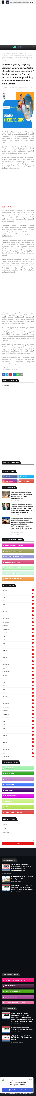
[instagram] (10, 481)
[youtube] (26, 481)
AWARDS (8, 779)
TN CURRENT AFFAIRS (12, 573)
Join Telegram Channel (18, 1090)
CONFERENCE (9, 790)
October (18, 625)
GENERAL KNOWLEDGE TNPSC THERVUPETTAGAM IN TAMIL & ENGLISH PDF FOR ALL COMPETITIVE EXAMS (21, 868)
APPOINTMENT (10, 773)
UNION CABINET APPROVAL (14, 54)
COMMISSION (9, 784)
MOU (6, 807)
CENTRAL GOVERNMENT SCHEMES (15, 980)
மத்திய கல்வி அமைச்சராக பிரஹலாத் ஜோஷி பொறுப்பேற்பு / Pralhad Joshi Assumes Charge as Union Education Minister (21, 495)
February (18, 611)
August (18, 590)
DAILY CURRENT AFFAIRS (13, 368)
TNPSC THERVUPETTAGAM (10, 88)
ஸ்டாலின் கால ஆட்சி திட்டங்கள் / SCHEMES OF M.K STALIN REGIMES (22, 1028)
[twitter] (26, 476)
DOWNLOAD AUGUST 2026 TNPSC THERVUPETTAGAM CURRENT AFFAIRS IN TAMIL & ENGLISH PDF (22, 887)
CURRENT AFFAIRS (10, 986)
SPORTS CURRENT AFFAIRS (13, 568)
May (18, 601)
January (18, 615)
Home (4, 54)
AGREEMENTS (9, 768)
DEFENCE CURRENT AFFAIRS (13, 551)
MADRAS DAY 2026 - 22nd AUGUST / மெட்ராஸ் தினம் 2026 (22, 878)
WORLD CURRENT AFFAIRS (13, 579)
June (18, 597)
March (18, 608)
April (18, 604)
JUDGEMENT (9, 801)
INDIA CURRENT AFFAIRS (12, 562)
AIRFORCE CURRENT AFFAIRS (14, 545)
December (18, 618)
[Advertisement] (18, 24)
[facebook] (10, 476)
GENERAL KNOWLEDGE (12, 997)
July (18, 594)
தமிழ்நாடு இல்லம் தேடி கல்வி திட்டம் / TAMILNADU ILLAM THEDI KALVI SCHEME (21, 1038)
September (18, 629)
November (18, 622)
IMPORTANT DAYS (11, 796)
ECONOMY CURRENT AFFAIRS (14, 556)
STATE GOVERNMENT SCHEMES (15, 1002)
